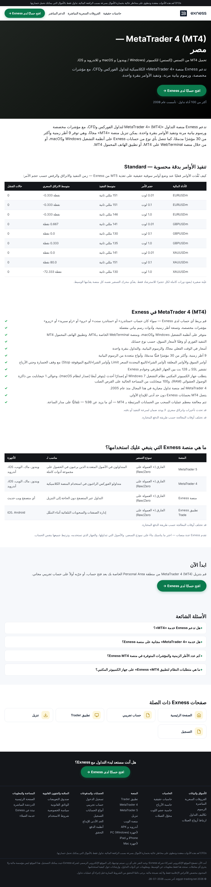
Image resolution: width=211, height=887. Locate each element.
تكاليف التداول (197, 814)
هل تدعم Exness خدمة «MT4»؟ (177, 628)
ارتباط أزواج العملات (194, 820)
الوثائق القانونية (60, 804)
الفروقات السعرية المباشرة (84, 13)
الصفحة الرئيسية (25, 799)
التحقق (99, 832)
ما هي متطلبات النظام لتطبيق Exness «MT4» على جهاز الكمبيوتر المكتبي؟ (148, 669)
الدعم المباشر (57, 13)
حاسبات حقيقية (112, 13)
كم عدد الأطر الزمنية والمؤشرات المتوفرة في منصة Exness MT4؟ (153, 656)
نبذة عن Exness (25, 810)
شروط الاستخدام (58, 815)
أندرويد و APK (129, 826)
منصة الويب (131, 821)
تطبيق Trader (129, 799)
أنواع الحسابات (94, 810)
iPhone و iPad (129, 838)
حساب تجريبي (94, 804)
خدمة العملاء (27, 815)
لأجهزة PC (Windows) (124, 832)
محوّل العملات (163, 815)
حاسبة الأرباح (164, 804)
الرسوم (201, 809)
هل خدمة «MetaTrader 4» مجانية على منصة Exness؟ (161, 642)
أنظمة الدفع (96, 826)
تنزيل (134, 815)
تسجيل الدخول (94, 799)
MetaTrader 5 (129, 810)
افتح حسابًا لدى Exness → (25, 13)
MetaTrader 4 (129, 804)
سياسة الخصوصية (58, 810)
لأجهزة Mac (130, 843)
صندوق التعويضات (58, 799)
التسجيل (98, 815)
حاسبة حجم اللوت (161, 810)
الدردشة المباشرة (24, 804)
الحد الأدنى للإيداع (93, 821)
